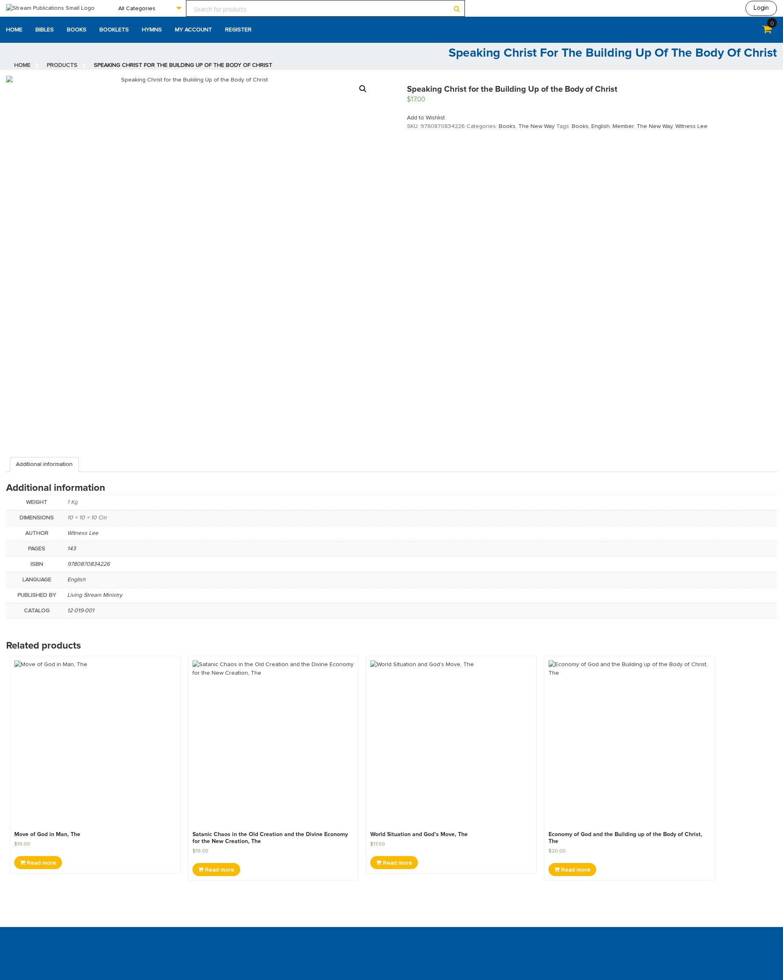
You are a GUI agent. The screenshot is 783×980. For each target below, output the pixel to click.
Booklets (114, 30)
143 (71, 549)
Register (238, 30)
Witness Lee (691, 126)
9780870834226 (88, 564)
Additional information (44, 464)
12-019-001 (80, 611)
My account (193, 30)
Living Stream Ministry (94, 595)
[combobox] (149, 8)
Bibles (44, 30)
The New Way (536, 126)
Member (623, 126)
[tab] (44, 464)
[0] (767, 31)
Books (76, 30)
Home (14, 30)
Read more (40, 863)
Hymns (152, 30)
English (600, 126)
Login (761, 7)
